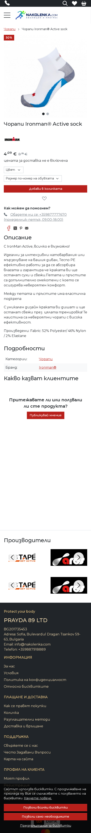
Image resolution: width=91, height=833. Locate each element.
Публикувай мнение (46, 415)
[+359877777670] (8, 4)
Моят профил (16, 778)
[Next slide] (79, 557)
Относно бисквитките (26, 687)
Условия (11, 673)
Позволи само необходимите (45, 816)
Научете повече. (38, 798)
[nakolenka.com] (36, 15)
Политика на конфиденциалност (35, 680)
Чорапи (9, 29)
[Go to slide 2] (47, 114)
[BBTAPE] (22, 565)
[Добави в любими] (45, 198)
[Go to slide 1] (43, 114)
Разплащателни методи (27, 719)
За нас (9, 666)
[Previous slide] (12, 557)
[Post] (16, 228)
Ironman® (47, 367)
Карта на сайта (18, 759)
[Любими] (74, 3)
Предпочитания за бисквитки (45, 826)
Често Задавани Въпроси (27, 752)
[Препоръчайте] (28, 228)
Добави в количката (45, 189)
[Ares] (69, 565)
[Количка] (84, 3)
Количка (11, 713)
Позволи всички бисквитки (45, 807)
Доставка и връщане (23, 726)
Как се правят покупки (25, 706)
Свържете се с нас (21, 746)
